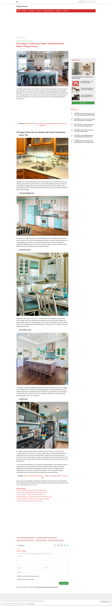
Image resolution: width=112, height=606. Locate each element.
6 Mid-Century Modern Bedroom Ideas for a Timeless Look (31, 490)
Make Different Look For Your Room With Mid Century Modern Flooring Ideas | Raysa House (84, 119)
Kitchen (24, 10)
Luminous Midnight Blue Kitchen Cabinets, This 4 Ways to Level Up (86, 95)
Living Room (31, 10)
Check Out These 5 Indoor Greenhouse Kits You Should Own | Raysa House (84, 125)
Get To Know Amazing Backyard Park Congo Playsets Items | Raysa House (83, 136)
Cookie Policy (32, 603)
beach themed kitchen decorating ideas (47, 537)
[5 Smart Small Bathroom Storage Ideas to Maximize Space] (83, 68)
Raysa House (21, 6)
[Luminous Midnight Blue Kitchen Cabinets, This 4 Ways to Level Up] (75, 97)
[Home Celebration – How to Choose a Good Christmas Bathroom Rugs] (75, 83)
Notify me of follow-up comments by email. (28, 576)
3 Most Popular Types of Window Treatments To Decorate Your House (34, 496)
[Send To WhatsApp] (67, 545)
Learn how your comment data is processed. (47, 587)
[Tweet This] (58, 545)
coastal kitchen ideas (41, 540)
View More (82, 103)
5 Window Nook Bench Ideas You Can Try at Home (29, 501)
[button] (94, 1)
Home (18, 10)
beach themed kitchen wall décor (25, 540)
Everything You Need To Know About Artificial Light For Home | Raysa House (84, 141)
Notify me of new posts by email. (26, 579)
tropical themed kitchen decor (56, 540)
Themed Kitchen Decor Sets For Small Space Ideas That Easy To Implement (46, 124)
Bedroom (39, 10)
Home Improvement (49, 10)
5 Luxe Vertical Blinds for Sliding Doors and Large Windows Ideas (32, 499)
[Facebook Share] (55, 545)
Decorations (24, 41)
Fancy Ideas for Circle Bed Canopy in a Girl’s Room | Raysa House (84, 130)
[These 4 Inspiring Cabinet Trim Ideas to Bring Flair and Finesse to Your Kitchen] (75, 90)
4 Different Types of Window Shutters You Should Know (30, 494)
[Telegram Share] (64, 545)
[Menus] (17, 1)
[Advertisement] (56, 24)
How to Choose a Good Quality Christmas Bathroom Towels (31, 492)
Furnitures (58, 10)
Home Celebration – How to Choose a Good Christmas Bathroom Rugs (87, 82)
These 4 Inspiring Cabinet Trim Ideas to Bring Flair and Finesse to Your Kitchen (87, 89)
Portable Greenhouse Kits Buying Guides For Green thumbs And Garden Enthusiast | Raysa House (84, 114)
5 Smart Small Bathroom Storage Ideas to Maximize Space (82, 77)
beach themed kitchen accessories (26, 537)
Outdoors (65, 10)
